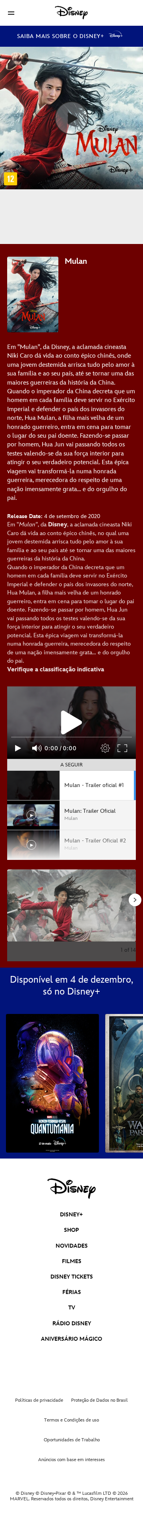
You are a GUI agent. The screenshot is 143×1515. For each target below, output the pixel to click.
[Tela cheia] (123, 748)
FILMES (71, 1261)
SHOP (71, 1230)
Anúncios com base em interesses (71, 1460)
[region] (71, 722)
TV (71, 1307)
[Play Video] (71, 722)
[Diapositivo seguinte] (130, 905)
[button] (11, 13)
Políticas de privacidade (39, 1400)
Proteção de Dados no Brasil (99, 1400)
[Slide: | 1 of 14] (71, 905)
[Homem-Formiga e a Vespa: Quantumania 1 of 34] (52, 1083)
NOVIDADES (72, 1245)
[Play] (18, 748)
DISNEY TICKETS (71, 1276)
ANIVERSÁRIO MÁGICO (71, 1339)
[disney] (71, 1188)
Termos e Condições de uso (71, 1420)
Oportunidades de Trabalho (72, 1440)
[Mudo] (37, 748)
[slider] (71, 737)
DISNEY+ (71, 1214)
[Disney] (71, 12)
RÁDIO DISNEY (71, 1323)
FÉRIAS (71, 1292)
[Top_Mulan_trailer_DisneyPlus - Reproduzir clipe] (72, 118)
